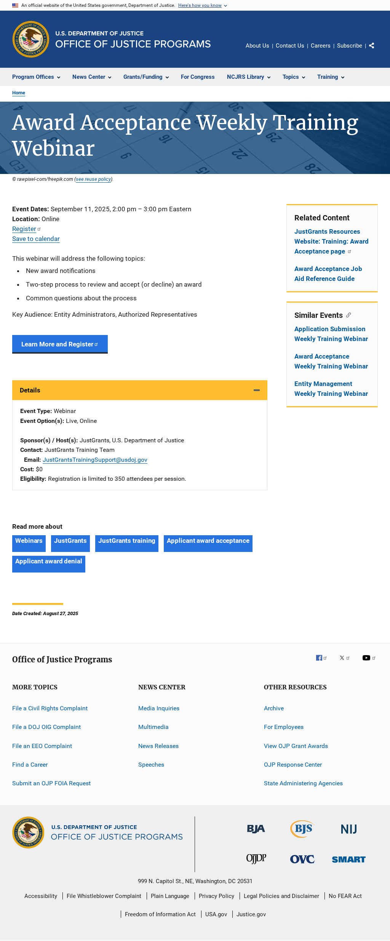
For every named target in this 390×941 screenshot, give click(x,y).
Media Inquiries (158, 708)
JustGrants (70, 540)
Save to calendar (36, 238)
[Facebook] (324, 663)
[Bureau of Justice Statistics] (302, 839)
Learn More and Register (57, 344)
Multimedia (153, 726)
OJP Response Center (293, 764)
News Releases (158, 745)
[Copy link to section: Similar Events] (347, 314)
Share (378, 51)
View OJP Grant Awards (296, 745)
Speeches (151, 764)
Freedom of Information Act (160, 914)
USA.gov (216, 914)
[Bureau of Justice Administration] (256, 835)
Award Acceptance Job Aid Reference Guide (328, 273)
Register (24, 229)
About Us (257, 45)
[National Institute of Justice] (348, 835)
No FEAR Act (345, 896)
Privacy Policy (216, 896)
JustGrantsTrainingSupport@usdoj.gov (95, 459)
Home (18, 93)
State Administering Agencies (303, 783)
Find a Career (30, 764)
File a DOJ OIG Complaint (46, 726)
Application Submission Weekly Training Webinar (331, 334)
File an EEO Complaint (42, 745)
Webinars (29, 540)
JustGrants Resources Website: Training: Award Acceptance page (331, 241)
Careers (321, 45)
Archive (274, 708)
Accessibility (40, 896)
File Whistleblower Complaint (104, 896)
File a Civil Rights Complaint (50, 708)
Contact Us (290, 45)
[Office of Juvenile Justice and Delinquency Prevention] (256, 865)
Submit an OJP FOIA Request (51, 783)
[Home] (133, 39)
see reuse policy (93, 178)
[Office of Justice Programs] (31, 39)
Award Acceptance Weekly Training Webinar (331, 361)
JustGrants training (126, 540)
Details (30, 390)
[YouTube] (370, 663)
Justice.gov (251, 914)
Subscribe (349, 45)
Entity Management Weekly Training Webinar (331, 388)
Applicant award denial (48, 561)
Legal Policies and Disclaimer (281, 896)
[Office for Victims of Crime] (302, 864)
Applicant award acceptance (208, 540)
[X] (347, 663)
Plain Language (170, 896)
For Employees (284, 726)
